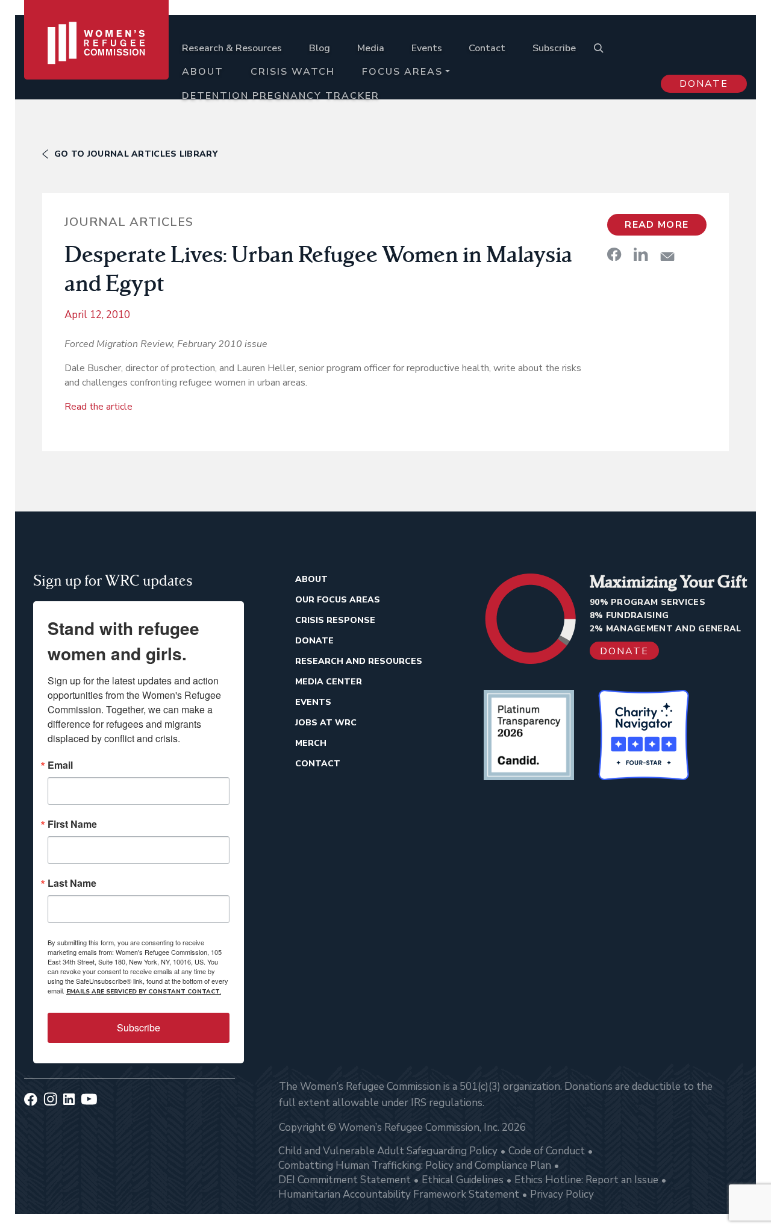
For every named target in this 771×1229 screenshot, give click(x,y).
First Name (72, 824)
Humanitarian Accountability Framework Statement (398, 1194)
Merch (310, 743)
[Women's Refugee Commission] (96, 61)
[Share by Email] (667, 256)
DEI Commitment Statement (344, 1180)
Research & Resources (232, 48)
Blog (319, 48)
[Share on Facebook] (614, 254)
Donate (703, 83)
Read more (656, 224)
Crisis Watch (293, 71)
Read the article (98, 406)
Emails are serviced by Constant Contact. (143, 991)
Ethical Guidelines (463, 1180)
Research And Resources (358, 661)
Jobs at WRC (326, 722)
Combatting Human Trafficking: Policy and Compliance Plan (414, 1165)
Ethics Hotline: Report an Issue (586, 1180)
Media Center (328, 681)
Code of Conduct (546, 1151)
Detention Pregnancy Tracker (280, 95)
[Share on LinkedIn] (641, 254)
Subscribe (554, 48)
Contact (487, 48)
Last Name (72, 883)
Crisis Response (335, 620)
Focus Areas (402, 71)
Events (426, 48)
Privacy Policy (562, 1194)
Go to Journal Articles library (135, 154)
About (202, 71)
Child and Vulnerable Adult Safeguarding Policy (388, 1151)
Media (370, 48)
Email (60, 765)
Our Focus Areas (337, 599)
